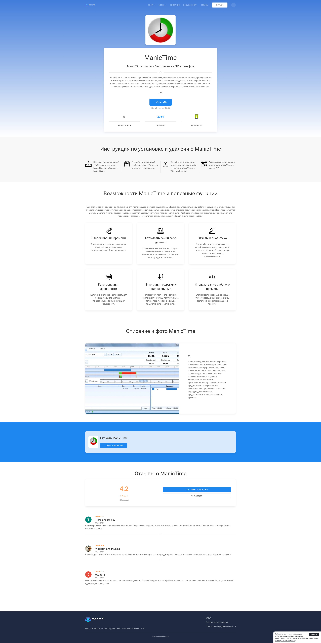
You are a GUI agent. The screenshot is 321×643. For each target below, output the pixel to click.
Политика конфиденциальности (221, 626)
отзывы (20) (196, 496)
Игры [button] (161, 5)
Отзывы (204, 5)
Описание (175, 5)
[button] (233, 5)
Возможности (190, 5)
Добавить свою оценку (197, 490)
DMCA (208, 618)
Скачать (220, 5)
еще (160, 92)
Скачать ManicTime (114, 445)
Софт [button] (150, 5)
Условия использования (217, 622)
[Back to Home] (90, 5)
